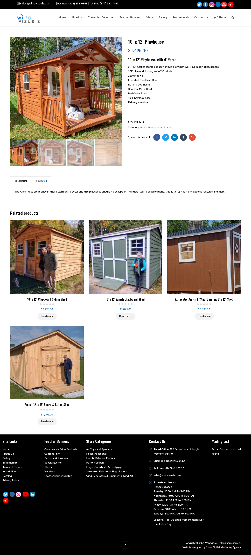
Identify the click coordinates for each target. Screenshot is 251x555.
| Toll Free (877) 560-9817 (102, 3)
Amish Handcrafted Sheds (155, 127)
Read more (47, 316)
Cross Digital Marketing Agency (223, 547)
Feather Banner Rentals (58, 476)
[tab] (21, 180)
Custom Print (52, 453)
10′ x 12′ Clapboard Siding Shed (47, 299)
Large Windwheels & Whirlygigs (104, 467)
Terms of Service (12, 467)
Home (62, 17)
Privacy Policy (11, 480)
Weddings (50, 471)
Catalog (7, 476)
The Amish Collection (101, 17)
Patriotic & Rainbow (56, 458)
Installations (10, 471)
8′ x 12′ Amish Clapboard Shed (126, 299)
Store (149, 17)
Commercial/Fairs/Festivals (60, 449)
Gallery (163, 17)
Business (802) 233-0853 (72, 3)
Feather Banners (130, 17)
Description (21, 181)
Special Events (53, 462)
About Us (77, 17)
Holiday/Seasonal (96, 453)
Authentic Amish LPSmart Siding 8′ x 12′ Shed (204, 299)
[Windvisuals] (28, 18)
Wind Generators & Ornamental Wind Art (109, 476)
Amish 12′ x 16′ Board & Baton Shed (47, 404)
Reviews (41, 181)
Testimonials (181, 17)
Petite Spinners (95, 462)
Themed (49, 467)
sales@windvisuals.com (35, 3)
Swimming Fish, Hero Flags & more (106, 471)
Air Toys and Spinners (99, 449)
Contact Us (201, 17)
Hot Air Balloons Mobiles (100, 458)
